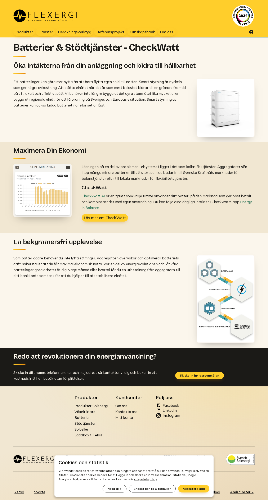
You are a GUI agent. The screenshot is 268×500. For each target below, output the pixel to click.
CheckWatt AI (93, 196)
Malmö (214, 492)
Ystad (19, 492)
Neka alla (114, 489)
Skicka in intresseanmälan (199, 375)
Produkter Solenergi (91, 406)
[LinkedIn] (158, 410)
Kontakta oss (126, 411)
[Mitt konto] (251, 32)
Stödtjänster (85, 423)
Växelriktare (85, 411)
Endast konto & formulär (152, 489)
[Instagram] (158, 415)
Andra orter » (242, 492)
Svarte (39, 492)
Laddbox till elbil (88, 435)
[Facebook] (158, 405)
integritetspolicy (145, 479)
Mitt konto (124, 417)
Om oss (121, 406)
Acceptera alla (194, 489)
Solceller (81, 429)
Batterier (82, 417)
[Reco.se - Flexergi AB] (243, 16)
